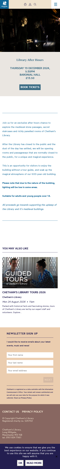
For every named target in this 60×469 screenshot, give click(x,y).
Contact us (10, 411)
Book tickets (30, 87)
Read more (34, 463)
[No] (56, 456)
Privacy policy (32, 411)
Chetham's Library (4, 4)
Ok (20, 463)
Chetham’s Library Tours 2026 (24, 292)
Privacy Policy (26, 398)
